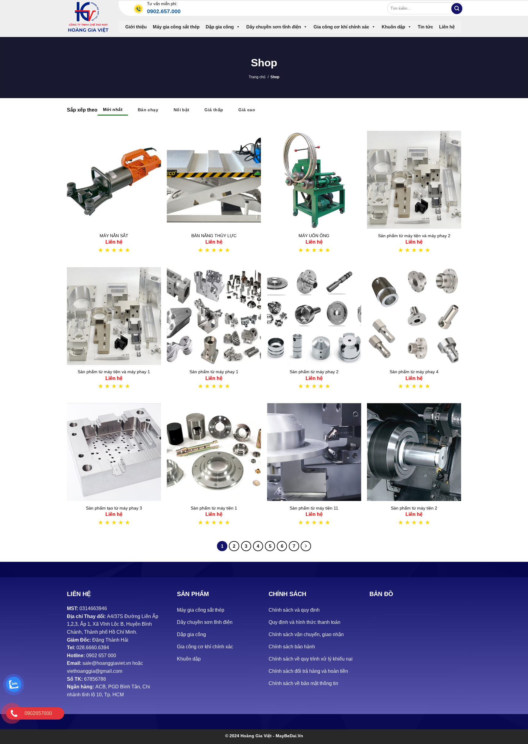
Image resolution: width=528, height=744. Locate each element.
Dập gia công (220, 26)
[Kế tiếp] (306, 546)
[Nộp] (456, 8)
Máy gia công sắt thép (176, 26)
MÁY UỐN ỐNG (314, 235)
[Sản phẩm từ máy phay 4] (414, 316)
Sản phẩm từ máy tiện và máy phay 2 (414, 235)
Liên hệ (447, 26)
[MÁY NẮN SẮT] (114, 180)
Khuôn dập (393, 26)
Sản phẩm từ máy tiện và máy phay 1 (114, 371)
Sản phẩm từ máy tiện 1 (214, 508)
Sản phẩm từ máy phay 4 (414, 371)
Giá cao (246, 109)
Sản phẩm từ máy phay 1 (213, 371)
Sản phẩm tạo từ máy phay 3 (114, 508)
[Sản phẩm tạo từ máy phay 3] (114, 452)
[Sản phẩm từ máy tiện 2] (414, 452)
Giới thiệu (136, 26)
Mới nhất (113, 109)
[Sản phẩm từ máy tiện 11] (314, 452)
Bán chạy (148, 109)
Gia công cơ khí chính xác (341, 26)
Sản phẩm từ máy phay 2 (314, 371)
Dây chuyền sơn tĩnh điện (273, 26)
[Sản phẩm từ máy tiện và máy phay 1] (114, 316)
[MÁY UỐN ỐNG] (314, 180)
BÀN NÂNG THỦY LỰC (214, 235)
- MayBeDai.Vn (288, 735)
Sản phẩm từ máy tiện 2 (414, 508)
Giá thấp (213, 109)
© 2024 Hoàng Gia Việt (249, 735)
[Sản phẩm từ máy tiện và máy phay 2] (414, 180)
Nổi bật (181, 109)
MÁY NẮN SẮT (114, 235)
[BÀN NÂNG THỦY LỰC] (214, 180)
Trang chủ (257, 77)
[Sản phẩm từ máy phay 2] (314, 316)
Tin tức (425, 26)
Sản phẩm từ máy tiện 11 (314, 508)
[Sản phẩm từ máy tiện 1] (214, 452)
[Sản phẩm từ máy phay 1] (214, 316)
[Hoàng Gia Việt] (88, 17)
